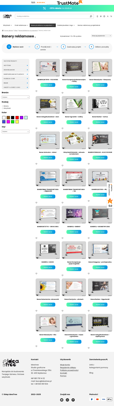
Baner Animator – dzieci (47, 152)
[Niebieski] (4, 122)
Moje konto (65, 364)
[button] (37, 91)
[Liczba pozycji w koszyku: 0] (111, 16)
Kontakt (63, 373)
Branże (16, 83)
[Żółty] (17, 122)
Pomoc (63, 376)
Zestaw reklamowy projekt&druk (89, 25)
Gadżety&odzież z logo (65, 25)
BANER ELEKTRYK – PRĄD (100, 189)
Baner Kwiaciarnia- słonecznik (48, 299)
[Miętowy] (26, 118)
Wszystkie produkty (10, 61)
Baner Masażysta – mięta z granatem (74, 335)
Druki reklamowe (20, 25)
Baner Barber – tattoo (100, 117)
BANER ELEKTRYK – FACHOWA (48, 79)
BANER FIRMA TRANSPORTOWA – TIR (74, 190)
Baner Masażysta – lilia (47, 335)
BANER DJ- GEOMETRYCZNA (100, 226)
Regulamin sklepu (68, 367)
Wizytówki (6, 25)
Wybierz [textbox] (4, 97)
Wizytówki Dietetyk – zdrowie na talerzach (73, 153)
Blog (91, 373)
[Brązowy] (8, 118)
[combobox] (15, 97)
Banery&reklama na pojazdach (42, 25)
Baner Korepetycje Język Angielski (74, 263)
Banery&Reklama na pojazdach (28, 30)
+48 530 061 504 (41, 384)
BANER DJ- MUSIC (48, 262)
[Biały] (4, 118)
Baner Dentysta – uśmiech (73, 299)
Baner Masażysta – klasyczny (100, 79)
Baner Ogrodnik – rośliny (74, 117)
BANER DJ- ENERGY (74, 226)
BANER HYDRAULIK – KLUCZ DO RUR (100, 152)
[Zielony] (13, 122)
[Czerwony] (17, 118)
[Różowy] (8, 122)
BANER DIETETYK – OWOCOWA (47, 226)
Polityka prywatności (69, 370)
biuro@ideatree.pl (44, 381)
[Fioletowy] (22, 118)
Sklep (15, 30)
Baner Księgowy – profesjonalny (100, 262)
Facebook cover (16, 78)
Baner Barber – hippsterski (100, 299)
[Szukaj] (91, 16)
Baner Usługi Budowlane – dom (48, 117)
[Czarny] (13, 118)
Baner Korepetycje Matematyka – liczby (74, 80)
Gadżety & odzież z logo (16, 87)
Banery (6, 106)
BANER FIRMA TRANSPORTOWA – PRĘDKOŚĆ (48, 190)
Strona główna (8, 30)
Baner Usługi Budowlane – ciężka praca (100, 335)
